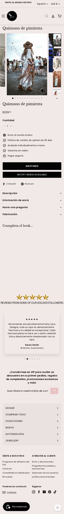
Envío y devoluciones (42, 461)
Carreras (7, 468)
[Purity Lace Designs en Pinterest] (49, 491)
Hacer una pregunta (15, 207)
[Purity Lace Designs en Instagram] (33, 491)
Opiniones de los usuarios (45, 472)
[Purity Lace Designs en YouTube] (44, 491)
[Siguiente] (57, 97)
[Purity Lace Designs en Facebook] (38, 491)
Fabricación (10, 214)
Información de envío (16, 200)
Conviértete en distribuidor (16, 472)
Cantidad (8, 120)
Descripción (10, 193)
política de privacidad (43, 476)
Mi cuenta (7, 476)
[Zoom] (43, 91)
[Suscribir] (54, 391)
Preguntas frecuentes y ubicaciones (44, 467)
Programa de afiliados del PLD (16, 463)
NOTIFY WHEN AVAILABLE (32, 174)
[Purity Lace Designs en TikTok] (55, 491)
